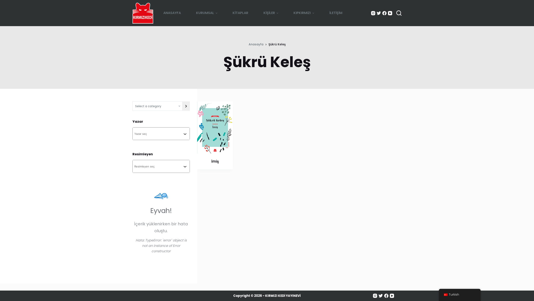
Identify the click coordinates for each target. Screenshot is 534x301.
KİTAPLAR (240, 12)
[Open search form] (399, 13)
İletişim (335, 12)
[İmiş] (215, 127)
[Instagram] (373, 13)
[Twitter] (379, 13)
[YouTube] (390, 13)
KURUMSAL (205, 12)
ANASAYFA (172, 12)
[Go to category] (186, 106)
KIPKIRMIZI (302, 12)
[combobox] (158, 133)
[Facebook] (384, 13)
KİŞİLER (269, 12)
